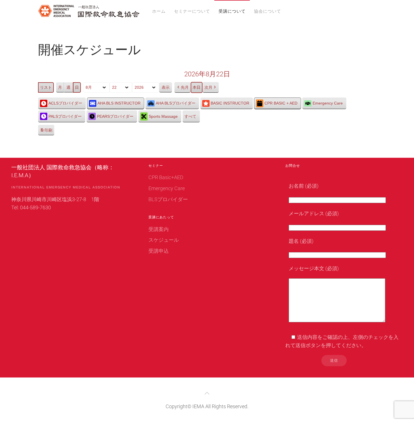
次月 (208, 87)
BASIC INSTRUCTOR (230, 103)
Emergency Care (328, 103)
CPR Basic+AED (165, 177)
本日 (197, 87)
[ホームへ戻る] (88, 11)
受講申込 (158, 251)
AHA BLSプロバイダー (175, 103)
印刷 (46, 132)
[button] (207, 393)
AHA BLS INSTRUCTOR (119, 103)
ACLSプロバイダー (65, 103)
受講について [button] (232, 11)
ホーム (159, 11)
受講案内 (158, 229)
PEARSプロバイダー (115, 116)
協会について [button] (267, 11)
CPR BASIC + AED (280, 103)
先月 (185, 87)
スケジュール (163, 240)
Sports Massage (163, 116)
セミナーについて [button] (192, 11)
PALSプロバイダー (65, 116)
